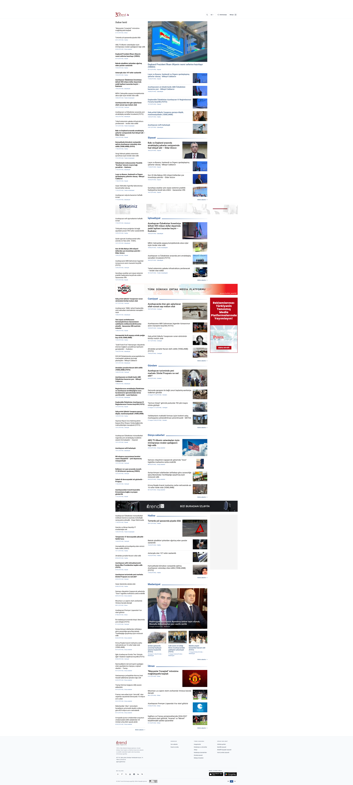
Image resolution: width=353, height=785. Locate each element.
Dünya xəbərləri (156, 435)
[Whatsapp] (118, 774)
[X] (126, 774)
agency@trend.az (120, 761)
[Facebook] (122, 774)
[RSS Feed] (142, 774)
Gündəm (152, 365)
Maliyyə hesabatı (198, 758)
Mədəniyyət (154, 584)
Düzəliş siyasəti (198, 755)
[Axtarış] (207, 15)
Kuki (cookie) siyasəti (223, 752)
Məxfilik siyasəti (221, 747)
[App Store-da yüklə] (216, 774)
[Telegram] (134, 774)
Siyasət (152, 137)
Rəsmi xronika (175, 747)
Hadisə (151, 515)
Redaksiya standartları (200, 752)
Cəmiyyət (153, 298)
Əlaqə (195, 749)
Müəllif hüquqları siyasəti (224, 749)
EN (228, 781)
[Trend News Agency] (121, 743)
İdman (151, 666)
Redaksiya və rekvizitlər (200, 747)
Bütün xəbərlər (201, 199)
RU (235, 781)
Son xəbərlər (174, 744)
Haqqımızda (197, 744)
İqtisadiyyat (154, 218)
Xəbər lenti (121, 22)
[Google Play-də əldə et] (230, 774)
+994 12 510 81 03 (121, 759)
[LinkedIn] (138, 774)
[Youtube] (130, 774)
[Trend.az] (122, 15)
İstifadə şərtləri (221, 744)
